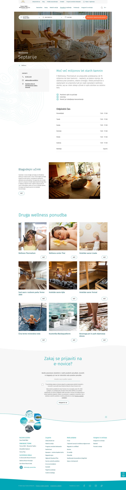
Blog (43, 1)
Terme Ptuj (22, 452)
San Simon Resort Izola (25, 463)
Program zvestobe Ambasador (73, 1)
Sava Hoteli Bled (23, 440)
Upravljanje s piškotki (55, 486)
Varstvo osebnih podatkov (52, 461)
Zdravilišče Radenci (24, 449)
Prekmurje (76, 7)
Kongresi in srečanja (87, 7)
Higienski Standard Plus (51, 458)
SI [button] (104, 7)
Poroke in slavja (97, 446)
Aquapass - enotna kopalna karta (54, 452)
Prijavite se (63, 402)
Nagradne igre (49, 455)
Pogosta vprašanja (50, 470)
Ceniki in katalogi (50, 472)
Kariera (69, 449)
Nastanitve (39, 7)
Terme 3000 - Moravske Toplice (27, 446)
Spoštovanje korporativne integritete (77, 458)
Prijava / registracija (89, 1)
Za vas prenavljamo (50, 464)
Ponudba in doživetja (65, 7)
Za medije (69, 452)
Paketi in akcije (54, 7)
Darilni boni (48, 449)
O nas (68, 440)
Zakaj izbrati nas (36, 1)
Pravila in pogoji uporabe (42, 486)
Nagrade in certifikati (73, 446)
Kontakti (62, 1)
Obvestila (69, 455)
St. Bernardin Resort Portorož (27, 457)
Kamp (46, 7)
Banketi (95, 443)
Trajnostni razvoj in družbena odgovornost (78, 443)
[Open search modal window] (102, 8)
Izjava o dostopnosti (72, 461)
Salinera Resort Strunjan (26, 460)
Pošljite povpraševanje (52, 1)
